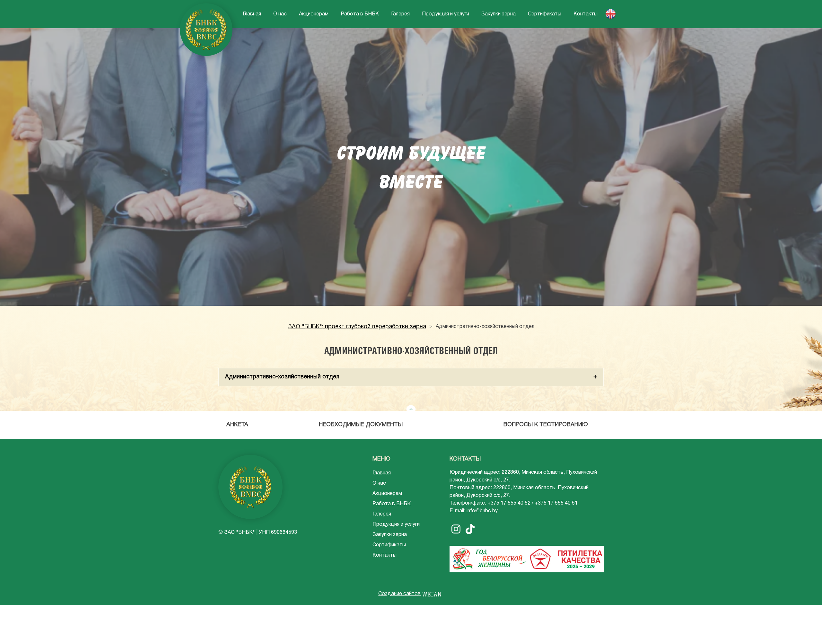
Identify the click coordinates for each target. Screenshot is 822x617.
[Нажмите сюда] (411, 409)
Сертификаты (544, 14)
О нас (280, 14)
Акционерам (313, 14)
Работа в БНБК (360, 14)
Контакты (585, 14)
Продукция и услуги (445, 14)
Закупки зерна (498, 14)
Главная (252, 14)
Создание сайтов (399, 594)
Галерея (400, 14)
